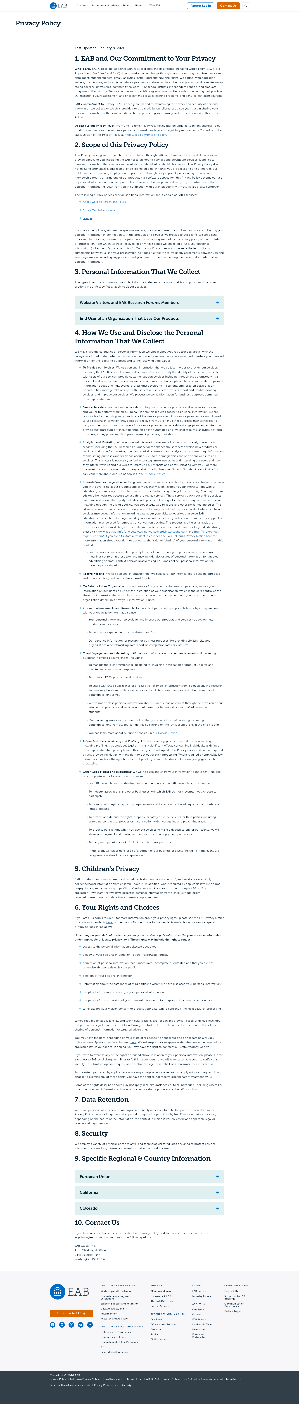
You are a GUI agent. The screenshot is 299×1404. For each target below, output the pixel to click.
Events (127, 5)
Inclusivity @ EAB (161, 1296)
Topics (155, 1334)
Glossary (156, 1329)
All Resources (159, 1339)
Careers (197, 1314)
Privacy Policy (58, 1379)
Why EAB (154, 5)
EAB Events (199, 1291)
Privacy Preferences (106, 1385)
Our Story (198, 1309)
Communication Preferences (234, 1305)
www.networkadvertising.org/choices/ (162, 531)
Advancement (109, 1313)
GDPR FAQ (152, 1379)
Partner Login (232, 1311)
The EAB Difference (162, 1301)
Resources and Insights (105, 5)
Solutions (82, 5)
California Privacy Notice (85, 1379)
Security (126, 1385)
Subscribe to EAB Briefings (234, 1297)
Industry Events (201, 1296)
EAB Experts (199, 1319)
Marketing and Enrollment (116, 1291)
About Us (140, 5)
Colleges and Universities (116, 1332)
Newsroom (199, 1329)
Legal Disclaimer (113, 1379)
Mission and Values (162, 1291)
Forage (87, 218)
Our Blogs (157, 1319)
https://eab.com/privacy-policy (145, 134)
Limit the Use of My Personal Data (70, 1385)
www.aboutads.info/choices (116, 531)
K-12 (103, 1347)
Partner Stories (160, 1306)
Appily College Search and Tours (104, 201)
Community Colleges (113, 1337)
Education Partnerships (199, 1336)
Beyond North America (114, 1352)
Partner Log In (200, 5)
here (209, 536)
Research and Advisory (114, 1318)
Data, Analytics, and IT (114, 1308)
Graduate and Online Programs (119, 1342)
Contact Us (228, 5)
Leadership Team (202, 1324)
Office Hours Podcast (163, 1324)
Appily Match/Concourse (99, 210)
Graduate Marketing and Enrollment (115, 1297)
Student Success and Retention (119, 1303)
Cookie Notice (156, 473)
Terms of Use (134, 1379)
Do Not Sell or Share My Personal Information (210, 1379)
